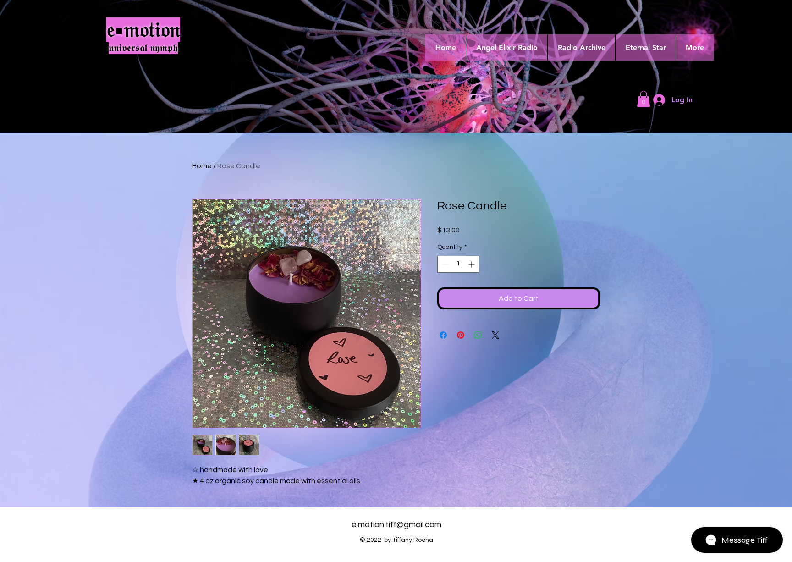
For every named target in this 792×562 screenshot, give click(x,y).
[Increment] (472, 264)
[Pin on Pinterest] (460, 335)
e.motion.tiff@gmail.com (396, 524)
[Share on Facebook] (443, 335)
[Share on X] (495, 335)
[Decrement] (444, 264)
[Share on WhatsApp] (478, 335)
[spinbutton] (458, 264)
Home (202, 166)
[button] (643, 99)
